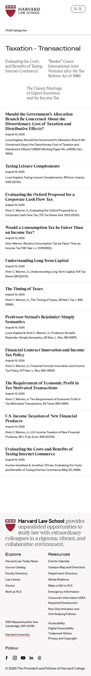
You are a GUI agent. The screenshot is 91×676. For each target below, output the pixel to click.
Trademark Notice (60, 633)
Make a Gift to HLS (60, 585)
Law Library (12, 579)
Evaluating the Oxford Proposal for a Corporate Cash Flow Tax (40, 197)
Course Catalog (15, 567)
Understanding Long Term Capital (37, 260)
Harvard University (17, 634)
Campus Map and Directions (66, 567)
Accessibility (56, 623)
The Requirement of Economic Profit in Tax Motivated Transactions (42, 385)
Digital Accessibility (61, 628)
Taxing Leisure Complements (32, 166)
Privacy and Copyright (62, 638)
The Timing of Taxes (24, 289)
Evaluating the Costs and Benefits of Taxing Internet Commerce (23, 66)
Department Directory (62, 573)
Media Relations (58, 579)
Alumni (10, 585)
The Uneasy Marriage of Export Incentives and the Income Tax (44, 93)
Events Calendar (59, 561)
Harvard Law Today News (21, 561)
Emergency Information (63, 592)
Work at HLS (13, 592)
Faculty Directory (16, 573)
